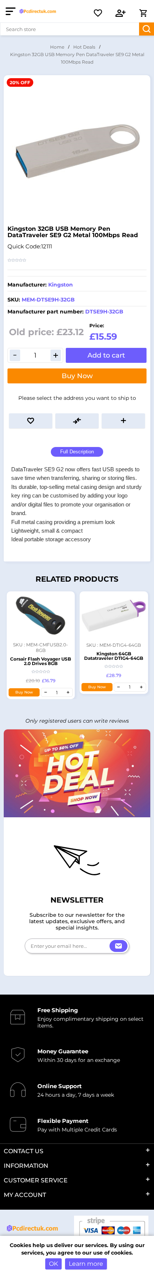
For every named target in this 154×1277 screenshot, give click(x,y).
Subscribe (118, 946)
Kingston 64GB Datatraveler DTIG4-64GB (113, 656)
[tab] (77, 452)
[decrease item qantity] (45, 692)
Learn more (86, 1263)
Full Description (77, 451)
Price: (96, 325)
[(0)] (98, 13)
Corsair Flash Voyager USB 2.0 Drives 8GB (40, 661)
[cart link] (143, 13)
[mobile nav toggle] (12, 11)
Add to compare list (77, 420)
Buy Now (77, 376)
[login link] (120, 13)
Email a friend (123, 420)
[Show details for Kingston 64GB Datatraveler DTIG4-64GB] (113, 615)
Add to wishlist (30, 420)
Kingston (60, 284)
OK (53, 1263)
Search (146, 29)
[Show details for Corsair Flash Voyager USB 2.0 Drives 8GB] (41, 615)
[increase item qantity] (68, 692)
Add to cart (106, 355)
